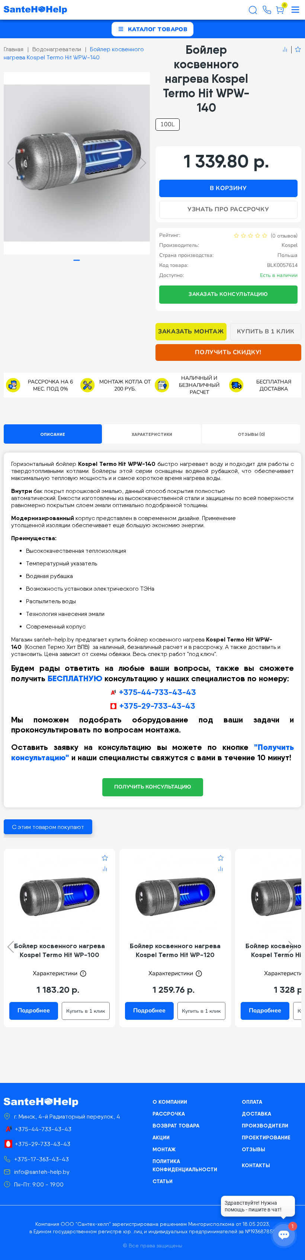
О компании (169, 1102)
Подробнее (33, 1010)
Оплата (252, 1102)
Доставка (256, 1113)
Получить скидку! (228, 352)
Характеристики (152, 434)
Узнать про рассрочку (228, 209)
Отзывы (253, 1149)
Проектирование (266, 1137)
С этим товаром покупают (48, 826)
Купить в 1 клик (266, 331)
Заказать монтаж (191, 331)
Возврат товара (175, 1125)
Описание (52, 434)
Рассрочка (168, 1113)
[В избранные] (296, 49)
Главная (13, 49)
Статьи (162, 1181)
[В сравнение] (285, 49)
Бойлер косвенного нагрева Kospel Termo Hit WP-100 (59, 950)
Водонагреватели (56, 49)
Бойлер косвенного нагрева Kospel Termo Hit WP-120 (175, 950)
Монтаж (164, 1149)
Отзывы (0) (251, 434)
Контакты (256, 1165)
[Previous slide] (10, 163)
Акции (161, 1137)
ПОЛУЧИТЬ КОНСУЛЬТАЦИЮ (152, 786)
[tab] (77, 260)
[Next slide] (143, 163)
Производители (265, 1125)
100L (167, 124)
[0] (280, 13)
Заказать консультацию (228, 294)
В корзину (228, 188)
